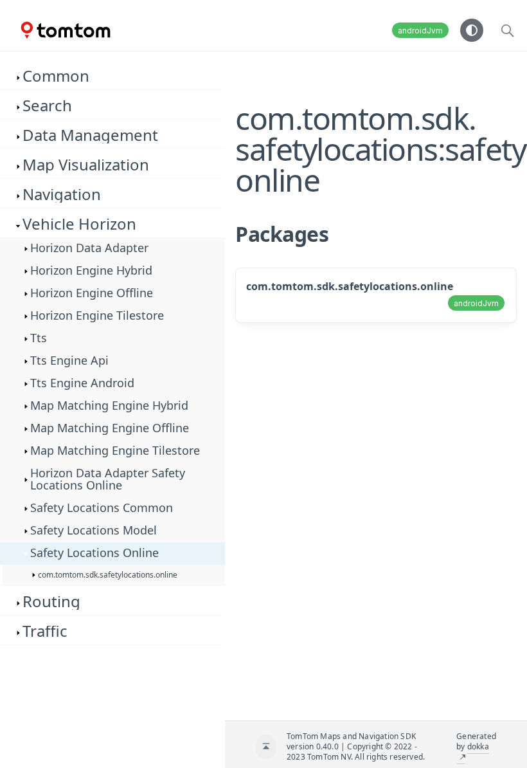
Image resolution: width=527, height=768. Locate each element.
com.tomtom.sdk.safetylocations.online (349, 286)
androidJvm (420, 30)
